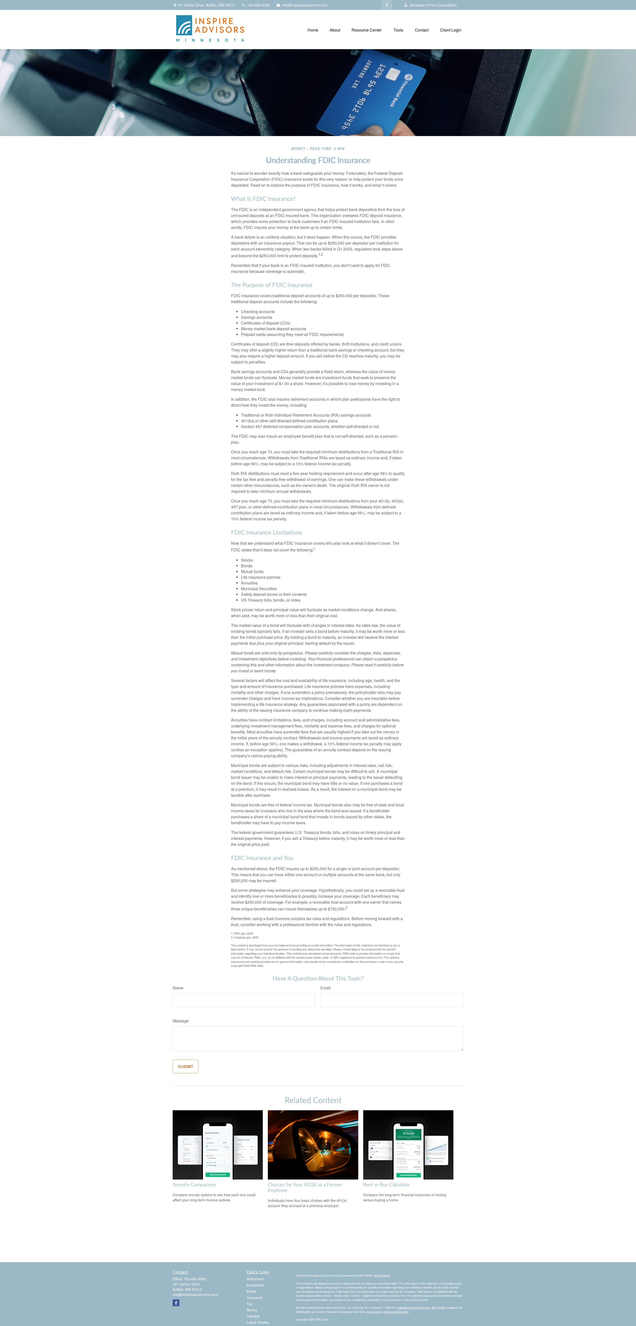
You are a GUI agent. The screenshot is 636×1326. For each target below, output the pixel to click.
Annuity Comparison (194, 1185)
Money (252, 1309)
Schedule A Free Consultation (433, 4)
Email (325, 988)
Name (178, 988)
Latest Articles (258, 1322)
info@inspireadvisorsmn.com (305, 4)
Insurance (254, 1297)
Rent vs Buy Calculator (386, 1185)
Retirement (255, 1278)
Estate (252, 1291)
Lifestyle (253, 1316)
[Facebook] (386, 5)
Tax (249, 1303)
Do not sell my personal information (387, 1312)
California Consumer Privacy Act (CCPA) (421, 1307)
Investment (255, 1285)
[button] (313, 29)
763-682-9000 (258, 4)
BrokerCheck (382, 1275)
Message (181, 1021)
